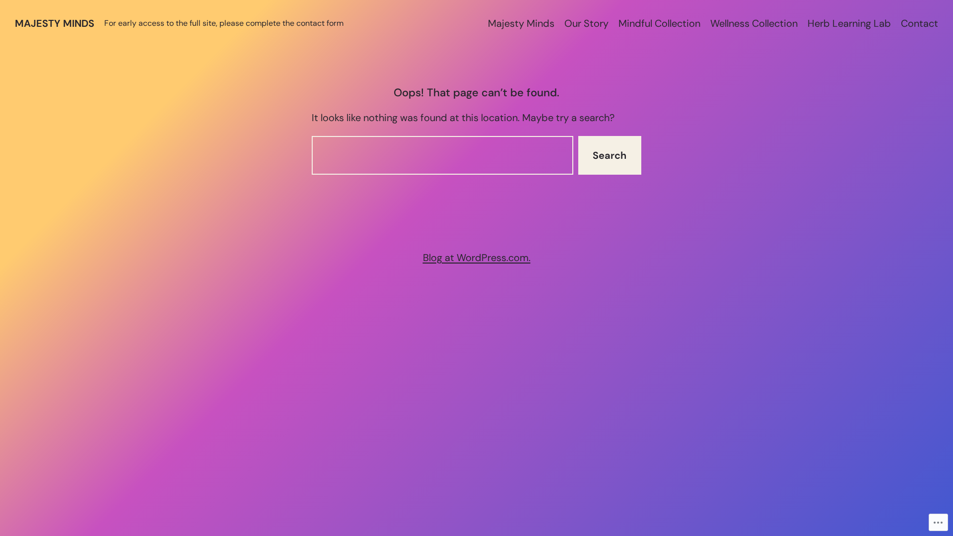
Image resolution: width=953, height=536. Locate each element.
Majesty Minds (54, 23)
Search (609, 155)
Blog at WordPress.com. (477, 257)
